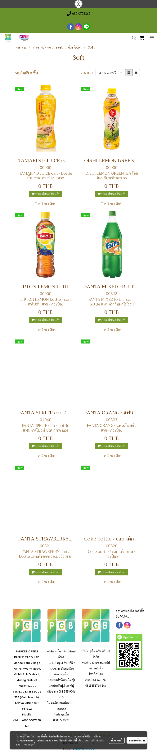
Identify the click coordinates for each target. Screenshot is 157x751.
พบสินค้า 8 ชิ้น (26, 73)
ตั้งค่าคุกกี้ (116, 740)
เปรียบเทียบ (47, 204)
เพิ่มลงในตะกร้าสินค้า (47, 194)
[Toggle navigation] (152, 38)
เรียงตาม (87, 72)
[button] (133, 38)
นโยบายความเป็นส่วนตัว (90, 740)
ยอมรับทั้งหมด (137, 740)
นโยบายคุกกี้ (28, 744)
